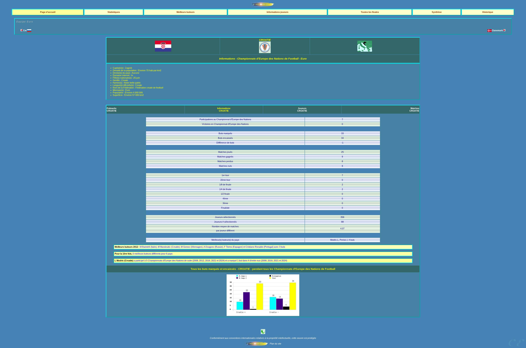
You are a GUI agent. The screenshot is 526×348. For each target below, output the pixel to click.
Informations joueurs (277, 12)
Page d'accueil (47, 12)
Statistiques (114, 12)
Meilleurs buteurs (186, 12)
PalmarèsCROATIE (112, 109)
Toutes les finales (370, 12)
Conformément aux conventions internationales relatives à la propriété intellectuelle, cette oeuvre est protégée (263, 338)
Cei (25, 30)
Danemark (497, 30)
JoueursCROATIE (302, 109)
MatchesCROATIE (414, 109)
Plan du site (275, 344)
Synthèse (437, 12)
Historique (487, 12)
